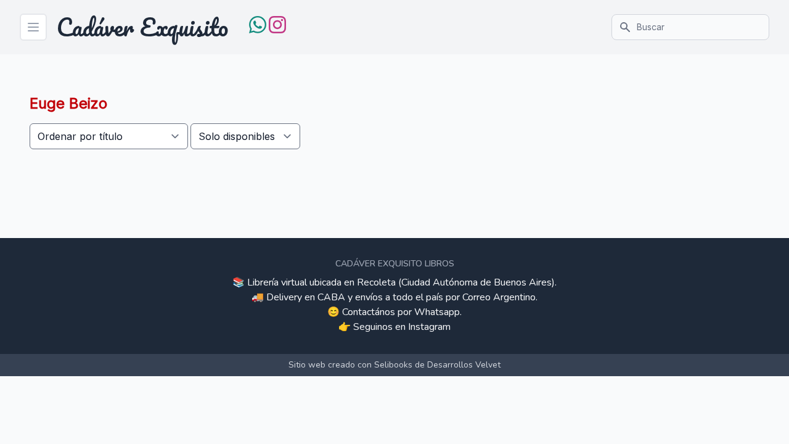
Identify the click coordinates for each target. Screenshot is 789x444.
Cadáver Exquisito (142, 27)
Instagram (429, 327)
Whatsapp (437, 312)
